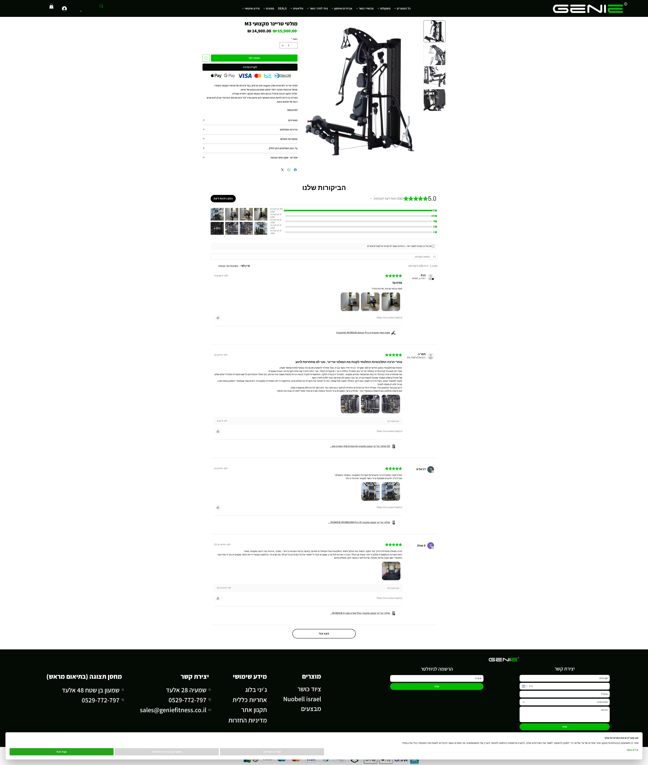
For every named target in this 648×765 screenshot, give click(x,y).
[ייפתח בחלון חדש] (432, 471)
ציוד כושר (309, 689)
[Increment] (282, 45)
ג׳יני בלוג (256, 689)
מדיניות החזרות (247, 720)
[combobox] (565, 702)
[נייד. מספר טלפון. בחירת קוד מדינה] (525, 686)
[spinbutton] (288, 45)
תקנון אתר (254, 709)
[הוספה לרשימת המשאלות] (206, 58)
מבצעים (311, 708)
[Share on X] (282, 170)
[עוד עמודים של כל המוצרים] (395, 8)
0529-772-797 (187, 699)
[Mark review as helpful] (218, 317)
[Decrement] (295, 45)
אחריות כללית (250, 699)
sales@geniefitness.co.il (173, 709)
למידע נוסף (292, 109)
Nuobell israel (302, 698)
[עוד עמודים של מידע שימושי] (243, 8)
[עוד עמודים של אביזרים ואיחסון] (332, 8)
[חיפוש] (101, 5)
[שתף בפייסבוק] (295, 170)
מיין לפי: (245, 265)
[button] (51, 6)
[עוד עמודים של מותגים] (264, 8)
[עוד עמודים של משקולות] (378, 8)
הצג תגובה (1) (393, 421)
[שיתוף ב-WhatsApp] (289, 170)
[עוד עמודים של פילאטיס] (291, 8)
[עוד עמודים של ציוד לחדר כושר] (308, 8)
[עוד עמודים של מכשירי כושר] (357, 8)
